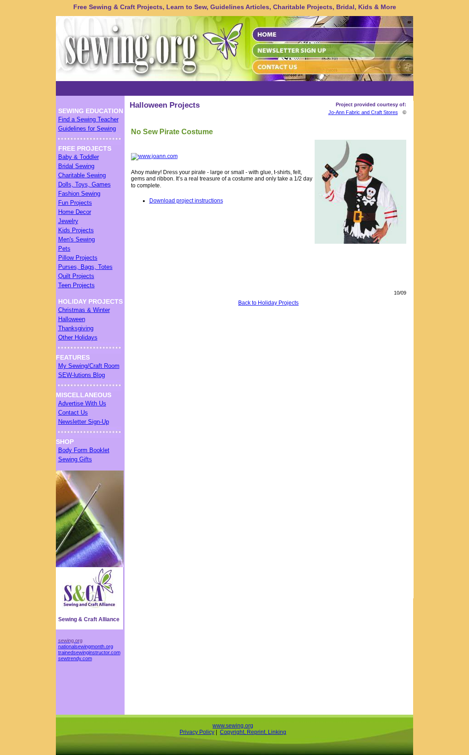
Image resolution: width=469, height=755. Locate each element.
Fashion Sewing (79, 193)
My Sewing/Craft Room (89, 365)
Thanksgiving (75, 328)
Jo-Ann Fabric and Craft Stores (363, 112)
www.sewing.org (233, 725)
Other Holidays (78, 337)
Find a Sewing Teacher (88, 119)
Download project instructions (186, 200)
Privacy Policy (197, 732)
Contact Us (73, 412)
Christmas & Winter (84, 309)
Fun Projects (75, 202)
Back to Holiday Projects (268, 303)
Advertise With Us (82, 403)
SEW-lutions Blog (81, 375)
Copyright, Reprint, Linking (253, 732)
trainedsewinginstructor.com (89, 652)
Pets (64, 248)
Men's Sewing (76, 239)
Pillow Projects (78, 257)
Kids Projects (76, 230)
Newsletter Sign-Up (83, 421)
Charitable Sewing (82, 175)
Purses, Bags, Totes (85, 266)
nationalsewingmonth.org (85, 646)
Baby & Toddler (78, 156)
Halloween (71, 319)
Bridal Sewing (76, 166)
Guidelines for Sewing (87, 128)
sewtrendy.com (75, 658)
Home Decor (74, 211)
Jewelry (68, 221)
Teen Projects (76, 285)
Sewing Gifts (75, 459)
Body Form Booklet (83, 450)
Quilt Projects (76, 276)
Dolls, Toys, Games (84, 184)
